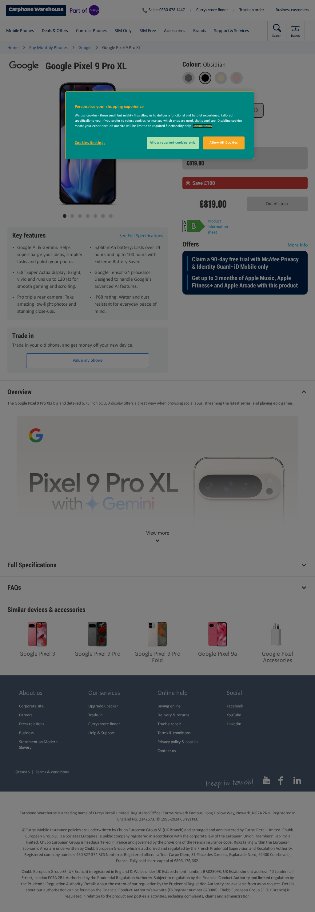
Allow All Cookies (223, 143)
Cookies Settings (90, 143)
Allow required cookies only (172, 143)
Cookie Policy (202, 126)
